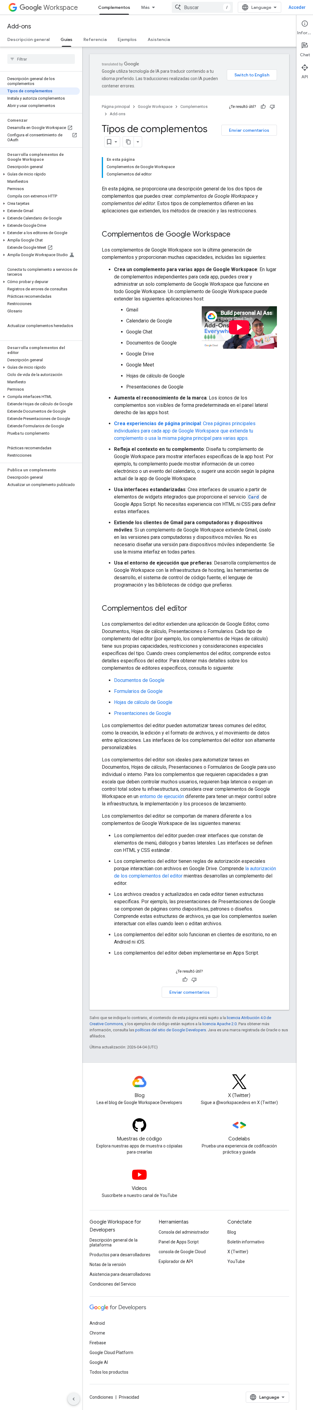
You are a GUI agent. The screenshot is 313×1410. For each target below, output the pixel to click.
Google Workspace (155, 106)
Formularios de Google (138, 691)
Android (97, 1323)
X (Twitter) (237, 1251)
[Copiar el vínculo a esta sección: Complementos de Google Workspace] (236, 234)
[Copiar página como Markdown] (128, 142)
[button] (40, 174)
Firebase (98, 1342)
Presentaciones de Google (142, 713)
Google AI (99, 1362)
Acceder (297, 7)
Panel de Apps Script (179, 1241)
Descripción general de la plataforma (114, 1242)
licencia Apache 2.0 (219, 1024)
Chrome (97, 1333)
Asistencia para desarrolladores (120, 1274)
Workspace (60, 7)
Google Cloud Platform (111, 1352)
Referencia (95, 39)
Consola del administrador (184, 1232)
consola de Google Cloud (182, 1251)
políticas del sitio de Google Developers (170, 1030)
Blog (231, 1232)
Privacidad (129, 1397)
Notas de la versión (108, 1264)
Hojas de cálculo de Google (143, 702)
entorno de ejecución (162, 796)
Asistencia (159, 39)
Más (145, 7)
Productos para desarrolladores (120, 1254)
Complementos (114, 7)
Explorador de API (176, 1261)
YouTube (236, 1261)
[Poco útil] (272, 106)
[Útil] (263, 106)
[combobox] (202, 7)
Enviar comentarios (249, 130)
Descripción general (28, 39)
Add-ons (19, 26)
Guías (66, 39)
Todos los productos (109, 1372)
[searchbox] (41, 59)
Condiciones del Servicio (113, 1284)
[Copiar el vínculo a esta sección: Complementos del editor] (193, 609)
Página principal (116, 106)
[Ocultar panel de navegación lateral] (74, 1399)
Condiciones (101, 1397)
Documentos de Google (139, 680)
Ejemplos (127, 39)
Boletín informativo (245, 1241)
